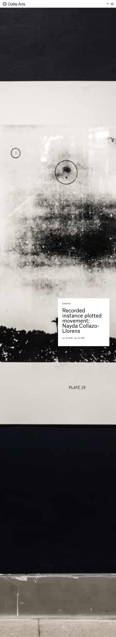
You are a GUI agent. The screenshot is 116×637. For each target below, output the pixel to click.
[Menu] (112, 4)
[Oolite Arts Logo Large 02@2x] (14, 4)
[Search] (108, 4)
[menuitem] (108, 4)
